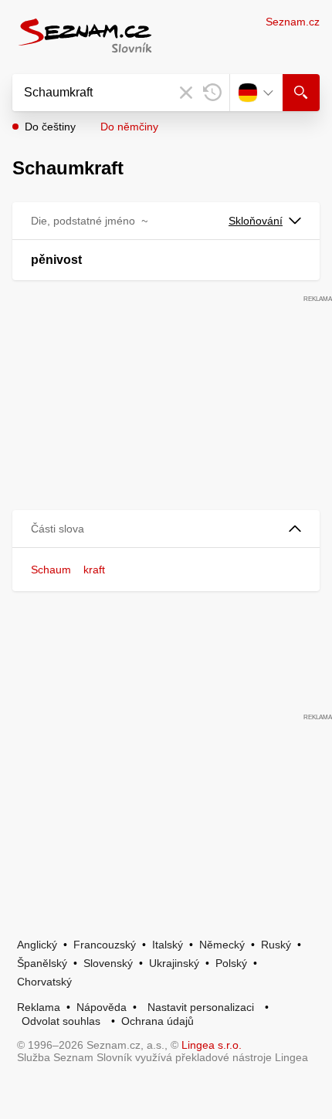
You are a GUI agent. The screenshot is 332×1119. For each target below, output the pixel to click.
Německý (222, 944)
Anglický (37, 944)
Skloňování (256, 221)
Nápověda (101, 1007)
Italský (167, 944)
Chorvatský (44, 981)
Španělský (42, 963)
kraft (94, 569)
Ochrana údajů (157, 1021)
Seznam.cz (293, 21)
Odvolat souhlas (61, 1021)
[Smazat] (186, 92)
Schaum (51, 569)
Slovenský (108, 963)
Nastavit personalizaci (200, 1007)
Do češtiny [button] (50, 126)
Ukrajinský (174, 963)
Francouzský (104, 944)
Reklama (38, 1007)
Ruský (276, 944)
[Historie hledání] (212, 92)
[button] (166, 529)
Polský (231, 963)
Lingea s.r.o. (211, 1045)
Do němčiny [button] (129, 126)
